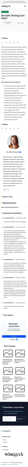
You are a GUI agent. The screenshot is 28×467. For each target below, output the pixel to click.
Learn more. (23, 2)
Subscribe (14, 336)
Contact (5, 442)
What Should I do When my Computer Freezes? (19, 361)
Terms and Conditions (13, 464)
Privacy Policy (4, 464)
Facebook (5, 449)
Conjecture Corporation (16, 462)
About (4, 440)
